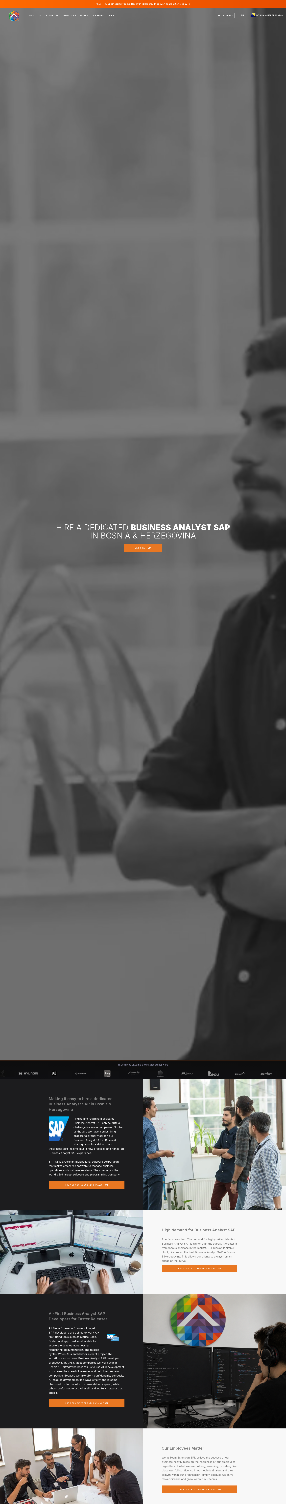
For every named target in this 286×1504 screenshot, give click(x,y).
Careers (98, 15)
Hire (111, 15)
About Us (35, 15)
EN (242, 15)
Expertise (52, 15)
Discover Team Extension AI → (172, 3)
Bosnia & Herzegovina (269, 15)
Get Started (225, 15)
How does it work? (76, 15)
